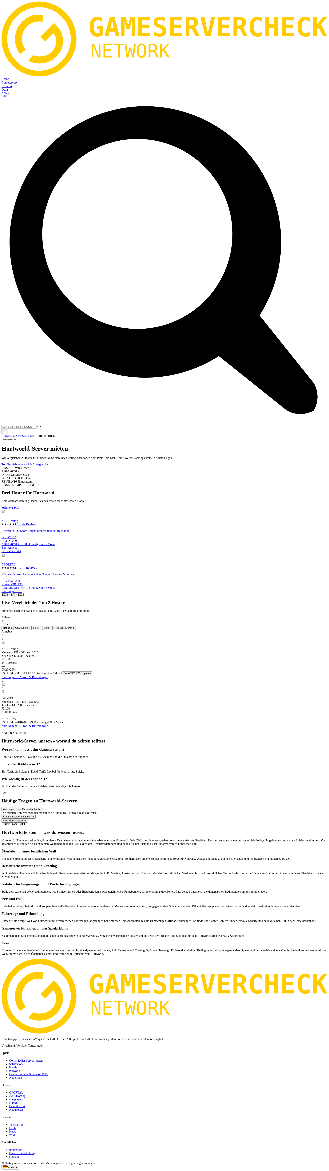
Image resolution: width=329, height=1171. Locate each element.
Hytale (13, 1067)
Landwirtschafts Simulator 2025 (28, 1074)
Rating (7, 627)
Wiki (12, 1135)
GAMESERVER (23, 435)
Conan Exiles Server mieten (26, 1060)
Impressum (15, 1149)
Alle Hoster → (18, 1109)
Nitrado (13, 1102)
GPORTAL (16, 1092)
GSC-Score (22, 627)
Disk (47, 627)
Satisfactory (16, 1064)
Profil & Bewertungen (35, 677)
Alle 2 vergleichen (38, 464)
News (12, 1131)
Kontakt (14, 1156)
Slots (37, 627)
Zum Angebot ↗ (12, 677)
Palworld (14, 1070)
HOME (6, 435)
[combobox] (19, 427)
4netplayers (16, 1099)
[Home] (5, 431)
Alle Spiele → (17, 1077)
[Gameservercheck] (164, 1032)
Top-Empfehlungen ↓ (14, 464)
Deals (12, 1128)
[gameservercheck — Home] (164, 75)
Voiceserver (16, 1124)
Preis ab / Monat (64, 627)
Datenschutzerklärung (22, 1153)
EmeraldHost (17, 1106)
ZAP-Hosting (17, 1096)
